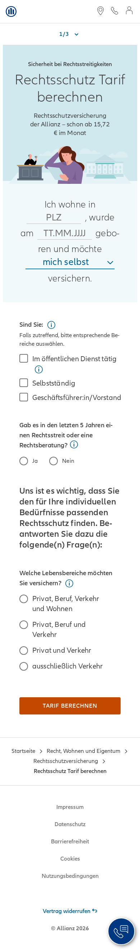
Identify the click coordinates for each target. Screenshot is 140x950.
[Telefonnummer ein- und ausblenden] (114, 11)
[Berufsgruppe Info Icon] (51, 325)
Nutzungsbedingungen (70, 876)
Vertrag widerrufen (66, 911)
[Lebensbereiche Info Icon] (69, 583)
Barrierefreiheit (70, 841)
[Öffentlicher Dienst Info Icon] (38, 369)
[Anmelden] (129, 11)
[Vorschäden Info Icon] (74, 444)
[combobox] (70, 262)
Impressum (70, 807)
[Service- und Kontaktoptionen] (121, 931)
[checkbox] (70, 364)
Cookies (70, 858)
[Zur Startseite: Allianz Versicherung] (11, 11)
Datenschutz (70, 824)
